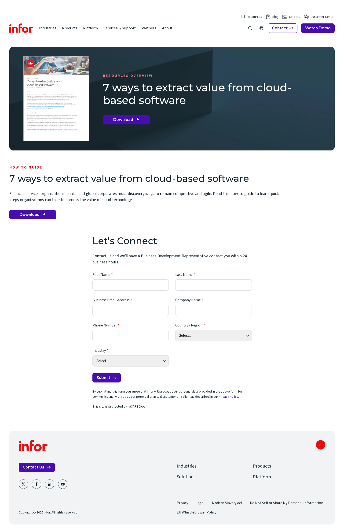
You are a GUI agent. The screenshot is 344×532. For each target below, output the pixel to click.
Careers (294, 17)
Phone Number (104, 325)
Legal (200, 503)
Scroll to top (320, 445)
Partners (148, 28)
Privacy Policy (228, 396)
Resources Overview (128, 75)
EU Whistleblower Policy (196, 512)
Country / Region (188, 325)
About (167, 28)
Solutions (186, 477)
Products (69, 28)
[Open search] (250, 28)
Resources (254, 17)
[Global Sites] (261, 28)
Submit (103, 377)
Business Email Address (111, 300)
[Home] (21, 28)
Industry (99, 350)
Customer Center (323, 17)
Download (128, 120)
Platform (90, 28)
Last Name (184, 274)
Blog (275, 17)
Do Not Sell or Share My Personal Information (286, 503)
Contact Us (282, 28)
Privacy (182, 503)
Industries (47, 28)
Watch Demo (318, 28)
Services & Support (119, 28)
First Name (101, 274)
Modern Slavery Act (227, 503)
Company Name (188, 300)
